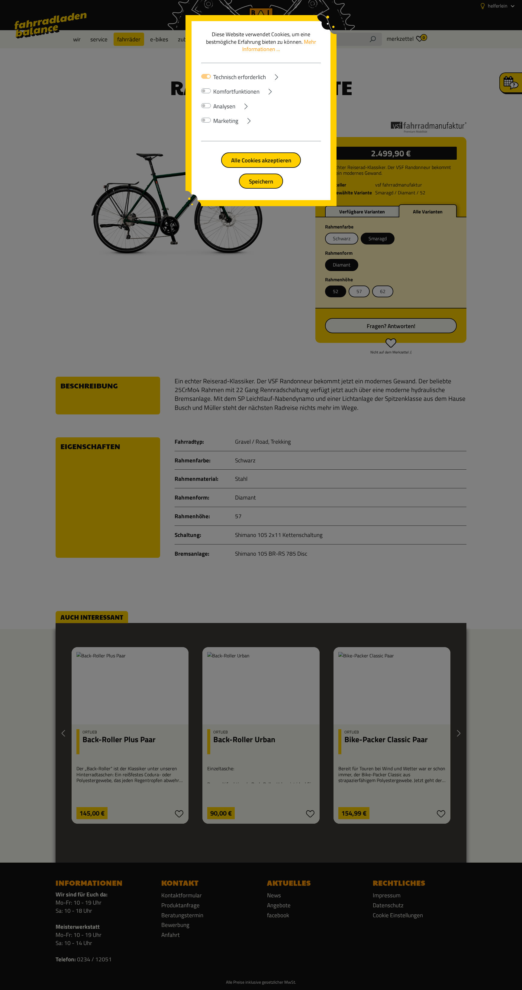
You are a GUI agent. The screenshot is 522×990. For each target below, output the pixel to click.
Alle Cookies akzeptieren (261, 160)
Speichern (261, 181)
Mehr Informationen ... (279, 45)
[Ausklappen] (293, 75)
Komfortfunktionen (236, 91)
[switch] (206, 90)
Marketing (225, 121)
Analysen (224, 106)
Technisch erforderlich (239, 77)
